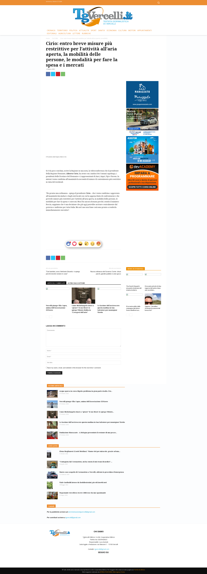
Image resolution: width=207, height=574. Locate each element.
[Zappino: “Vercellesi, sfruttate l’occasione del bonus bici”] (153, 299)
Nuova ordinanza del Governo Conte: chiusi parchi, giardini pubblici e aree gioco (105, 273)
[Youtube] (108, 2)
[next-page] (50, 316)
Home (48, 38)
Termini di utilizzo (139, 570)
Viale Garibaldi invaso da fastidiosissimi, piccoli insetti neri (83, 482)
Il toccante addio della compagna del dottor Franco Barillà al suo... (133, 308)
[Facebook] (99, 2)
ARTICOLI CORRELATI (56, 283)
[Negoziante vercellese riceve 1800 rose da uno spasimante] (52, 495)
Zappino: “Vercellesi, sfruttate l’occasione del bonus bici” (152, 308)
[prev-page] (47, 316)
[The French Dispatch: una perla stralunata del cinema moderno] (134, 278)
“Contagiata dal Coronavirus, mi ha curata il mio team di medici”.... (85, 462)
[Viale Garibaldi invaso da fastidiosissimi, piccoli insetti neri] (50, 485)
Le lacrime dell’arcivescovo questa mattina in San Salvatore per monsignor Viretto (92, 422)
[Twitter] (103, 2)
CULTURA (55, 38)
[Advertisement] (83, 164)
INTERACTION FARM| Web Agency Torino (112, 572)
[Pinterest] (58, 74)
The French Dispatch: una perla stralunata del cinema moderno (133, 288)
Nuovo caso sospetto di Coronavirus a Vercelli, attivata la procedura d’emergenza (91, 472)
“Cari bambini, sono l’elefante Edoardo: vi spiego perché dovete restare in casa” (63, 273)
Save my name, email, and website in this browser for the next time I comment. (74, 368)
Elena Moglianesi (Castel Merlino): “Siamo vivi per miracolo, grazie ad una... (89, 451)
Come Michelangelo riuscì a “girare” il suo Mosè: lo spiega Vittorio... (86, 412)
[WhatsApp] (63, 74)
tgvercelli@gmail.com (73, 517)
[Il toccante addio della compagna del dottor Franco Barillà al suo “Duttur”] (134, 299)
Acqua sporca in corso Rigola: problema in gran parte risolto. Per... (85, 391)
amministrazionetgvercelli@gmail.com (81, 512)
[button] (158, 2)
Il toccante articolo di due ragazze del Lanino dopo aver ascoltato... (153, 288)
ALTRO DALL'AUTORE (76, 283)
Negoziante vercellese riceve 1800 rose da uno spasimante (82, 493)
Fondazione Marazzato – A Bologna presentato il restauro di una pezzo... (88, 433)
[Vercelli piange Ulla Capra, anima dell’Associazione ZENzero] (57, 296)
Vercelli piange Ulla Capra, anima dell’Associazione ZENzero (56, 307)
